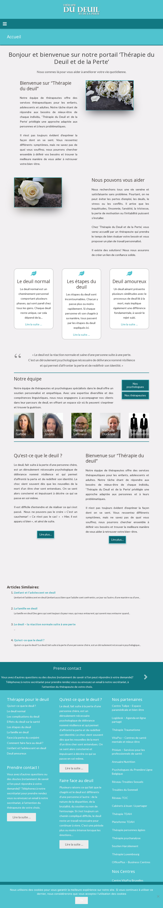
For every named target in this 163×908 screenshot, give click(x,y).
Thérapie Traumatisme (126, 729)
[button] (5, 24)
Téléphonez (28, 788)
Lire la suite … (33, 324)
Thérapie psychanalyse (126, 838)
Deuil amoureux (16, 753)
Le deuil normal (16, 711)
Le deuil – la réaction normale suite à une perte (45, 624)
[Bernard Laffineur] (81, 425)
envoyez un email (27, 798)
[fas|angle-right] (145, 676)
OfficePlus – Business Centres (131, 862)
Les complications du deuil (23, 716)
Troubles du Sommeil (125, 789)
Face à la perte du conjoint (23, 737)
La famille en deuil (25, 608)
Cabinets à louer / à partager (129, 805)
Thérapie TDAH (122, 814)
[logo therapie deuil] (81, 9)
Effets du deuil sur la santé (23, 721)
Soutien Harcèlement (125, 846)
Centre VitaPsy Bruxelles (127, 880)
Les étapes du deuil (19, 727)
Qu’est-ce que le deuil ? (29, 640)
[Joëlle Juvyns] (53, 425)
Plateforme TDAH (123, 821)
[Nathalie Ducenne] (110, 425)
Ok (81, 900)
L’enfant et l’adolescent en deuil (34, 592)
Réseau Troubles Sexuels (127, 781)
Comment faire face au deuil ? (25, 743)
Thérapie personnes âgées (128, 830)
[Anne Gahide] (24, 425)
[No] (158, 896)
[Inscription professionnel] (139, 425)
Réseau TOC (120, 797)
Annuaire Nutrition (123, 761)
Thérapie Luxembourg (125, 854)
